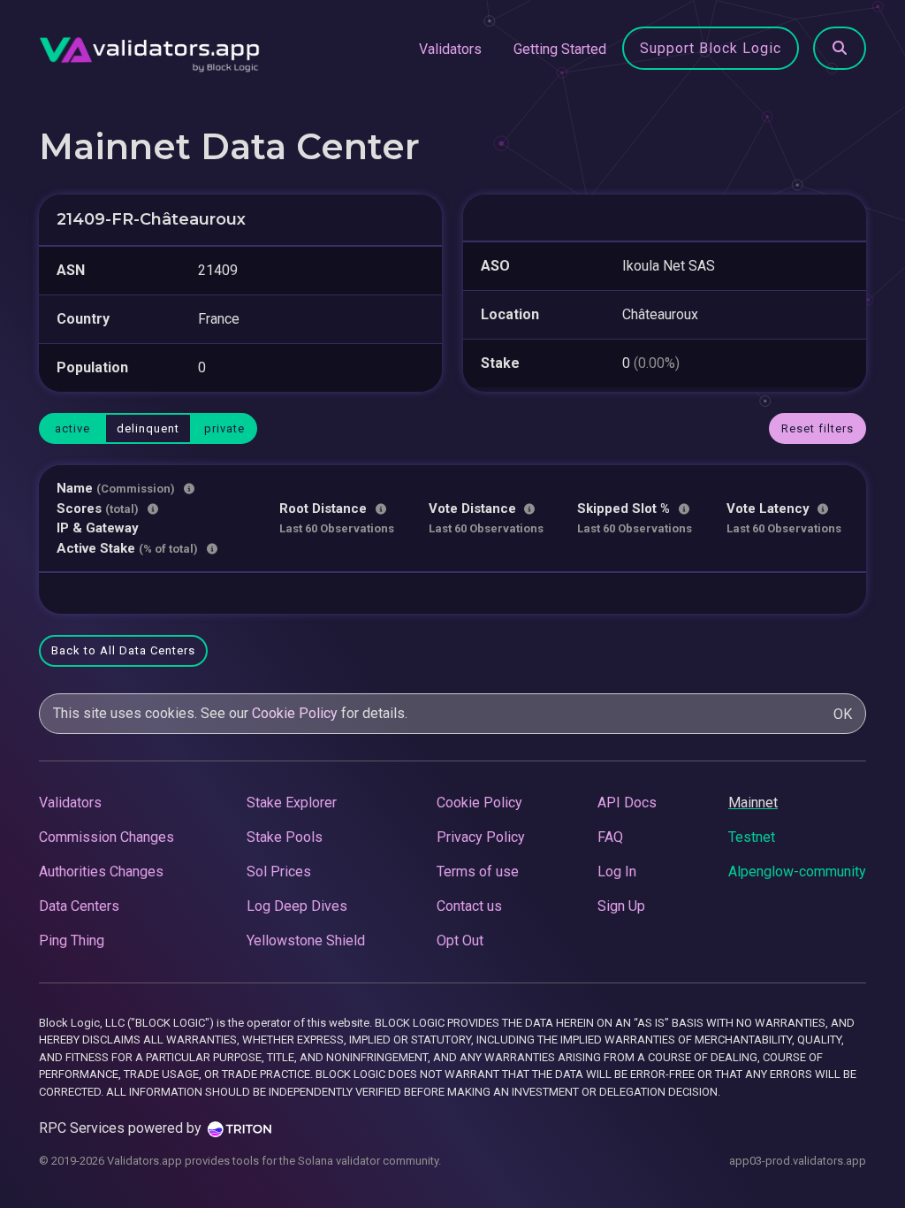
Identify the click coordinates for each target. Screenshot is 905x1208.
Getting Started (559, 49)
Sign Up (621, 906)
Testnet (751, 837)
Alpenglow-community (797, 871)
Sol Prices (279, 871)
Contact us (469, 906)
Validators (450, 49)
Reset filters (817, 428)
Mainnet (753, 802)
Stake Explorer (292, 802)
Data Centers (79, 906)
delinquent (148, 428)
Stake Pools (285, 837)
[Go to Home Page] (149, 49)
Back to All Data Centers (123, 650)
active (72, 428)
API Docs (627, 802)
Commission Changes (106, 837)
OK (842, 714)
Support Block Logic (710, 48)
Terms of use (478, 871)
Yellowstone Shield (306, 940)
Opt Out (460, 940)
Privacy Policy (481, 837)
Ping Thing (71, 940)
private (224, 428)
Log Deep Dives (297, 906)
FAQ (610, 837)
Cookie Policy (295, 713)
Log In (616, 871)
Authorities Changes (101, 871)
